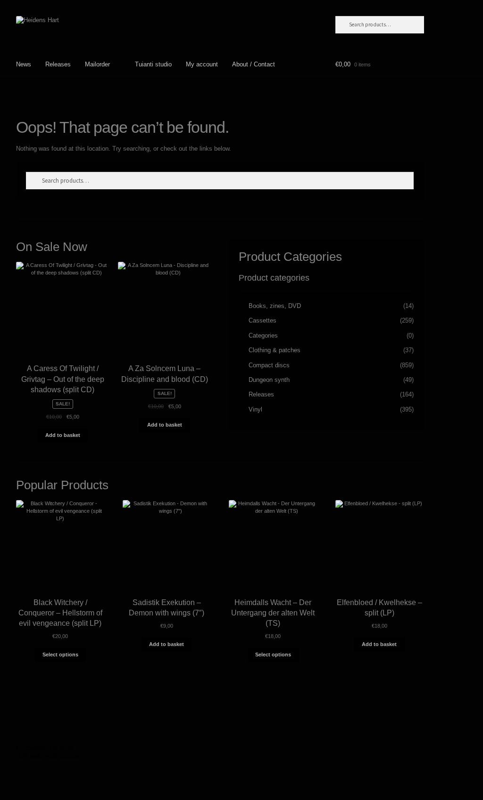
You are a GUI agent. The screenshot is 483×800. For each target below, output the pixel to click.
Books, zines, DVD (275, 305)
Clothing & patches (274, 350)
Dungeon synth (269, 379)
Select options (60, 654)
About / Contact (253, 64)
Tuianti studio (153, 64)
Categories (263, 335)
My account (202, 64)
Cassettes (262, 320)
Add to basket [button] (62, 435)
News (23, 64)
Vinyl (255, 409)
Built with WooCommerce (50, 756)
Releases (58, 64)
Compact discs (269, 365)
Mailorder (97, 64)
